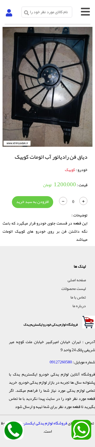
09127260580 (61, 362)
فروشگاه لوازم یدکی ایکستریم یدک (39, 423)
